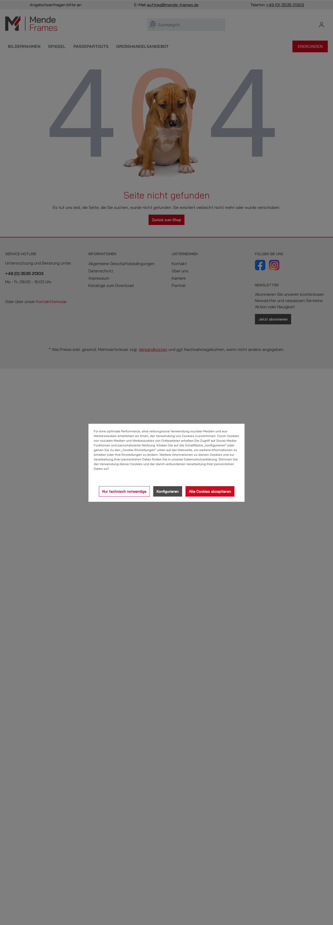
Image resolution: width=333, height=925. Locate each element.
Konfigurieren (168, 491)
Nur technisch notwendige (124, 491)
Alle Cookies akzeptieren (210, 491)
